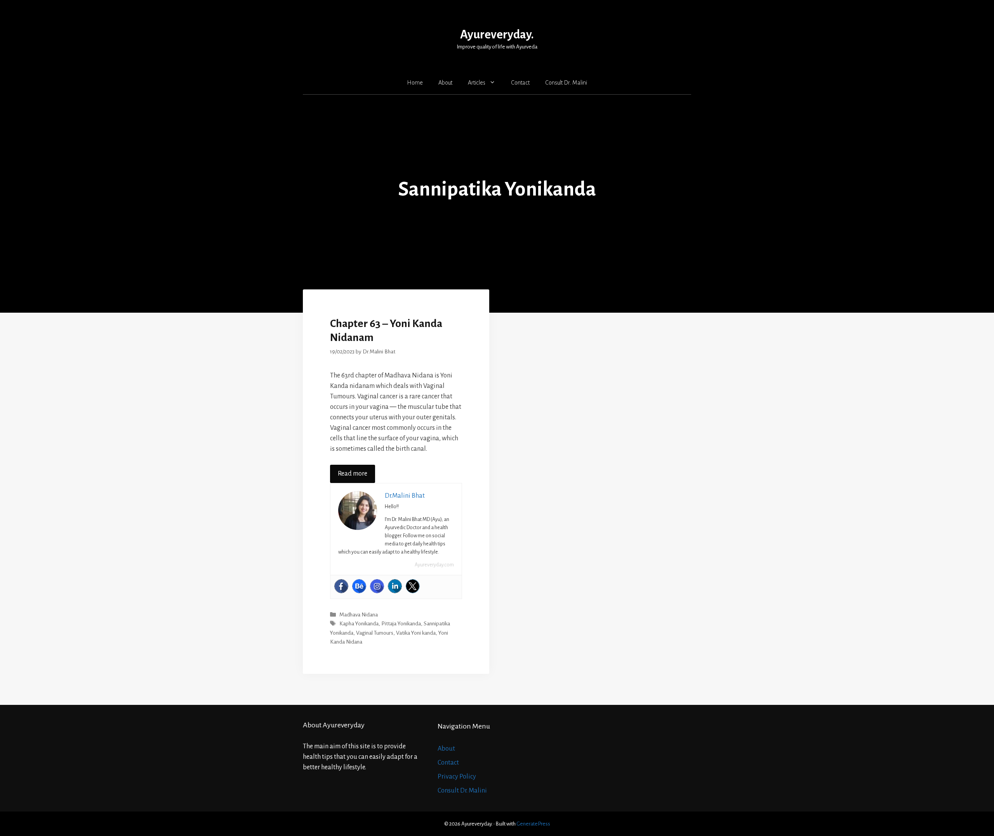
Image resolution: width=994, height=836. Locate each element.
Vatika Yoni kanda (416, 633)
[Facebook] (341, 586)
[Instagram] (377, 586)
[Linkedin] (395, 586)
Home (415, 83)
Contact (520, 83)
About (445, 83)
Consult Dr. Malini (566, 83)
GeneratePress (533, 824)
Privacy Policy (457, 776)
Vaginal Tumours (374, 633)
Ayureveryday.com (434, 565)
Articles (476, 83)
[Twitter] (413, 586)
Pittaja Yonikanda (401, 624)
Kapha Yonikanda (359, 624)
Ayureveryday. (497, 34)
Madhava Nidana (358, 615)
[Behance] (359, 586)
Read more (352, 473)
